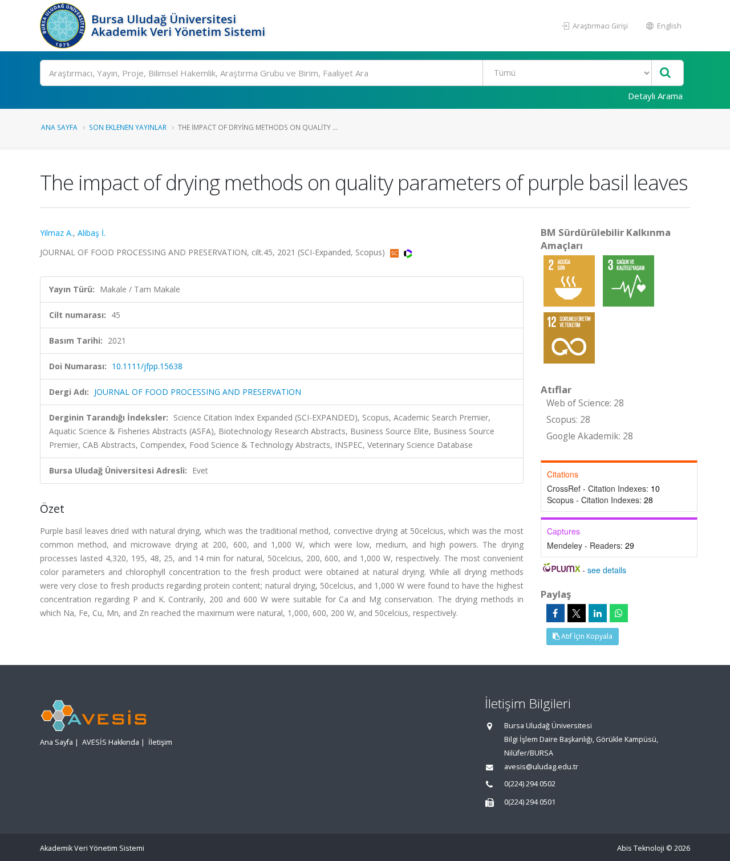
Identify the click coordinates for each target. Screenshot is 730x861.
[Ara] (665, 73)
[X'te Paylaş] (576, 613)
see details (606, 570)
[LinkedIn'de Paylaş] (598, 613)
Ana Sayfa (59, 127)
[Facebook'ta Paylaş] (555, 613)
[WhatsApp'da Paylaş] (619, 613)
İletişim (160, 742)
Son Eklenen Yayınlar (128, 127)
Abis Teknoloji (640, 848)
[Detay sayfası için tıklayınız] (570, 280)
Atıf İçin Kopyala (586, 636)
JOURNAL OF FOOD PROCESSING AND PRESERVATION (197, 391)
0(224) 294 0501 (529, 802)
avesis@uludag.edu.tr (541, 767)
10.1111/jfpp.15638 (147, 366)
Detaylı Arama (655, 95)
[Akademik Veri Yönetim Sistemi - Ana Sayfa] (64, 25)
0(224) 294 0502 (529, 784)
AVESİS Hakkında (110, 742)
